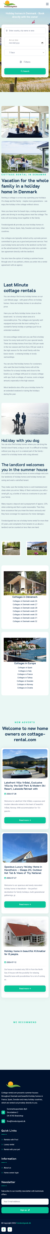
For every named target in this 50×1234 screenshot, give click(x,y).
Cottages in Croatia (25, 688)
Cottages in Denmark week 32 (25, 621)
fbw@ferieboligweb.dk (16, 1121)
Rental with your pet (11, 1149)
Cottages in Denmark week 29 (25, 611)
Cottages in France (25, 674)
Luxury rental (8, 1144)
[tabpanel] (25, 51)
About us (7, 1168)
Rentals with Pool (10, 1140)
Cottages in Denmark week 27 (25, 604)
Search (26, 71)
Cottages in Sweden (25, 681)
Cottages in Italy (25, 671)
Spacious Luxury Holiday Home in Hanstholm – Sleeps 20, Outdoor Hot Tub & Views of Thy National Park (23, 871)
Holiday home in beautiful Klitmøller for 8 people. (25, 952)
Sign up (23, 1210)
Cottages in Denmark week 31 (25, 618)
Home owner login (11, 1173)
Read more (24, 820)
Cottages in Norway (25, 684)
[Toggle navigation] (47, 4)
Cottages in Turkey (25, 678)
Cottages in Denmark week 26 (25, 601)
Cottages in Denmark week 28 (25, 608)
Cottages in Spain (25, 668)
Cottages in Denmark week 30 (25, 614)
